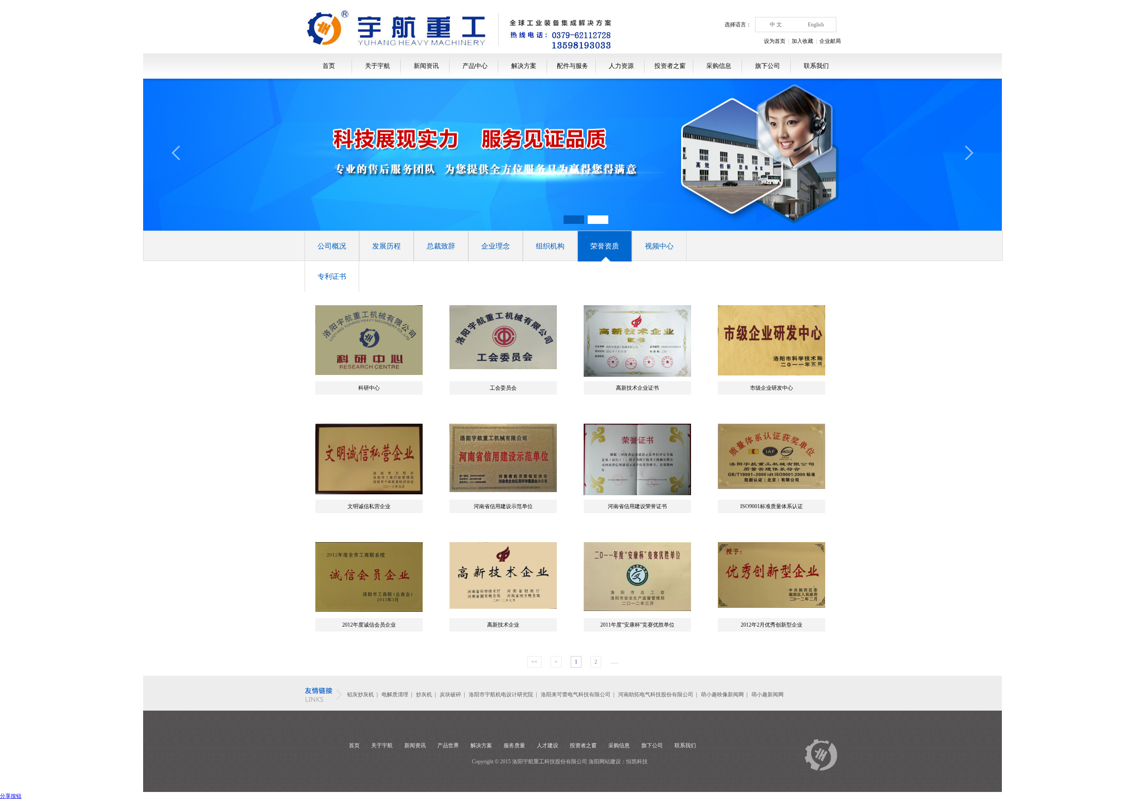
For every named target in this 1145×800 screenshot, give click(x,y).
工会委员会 (503, 388)
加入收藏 (802, 41)
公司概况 (332, 246)
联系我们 (816, 66)
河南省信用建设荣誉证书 (637, 506)
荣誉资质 (604, 246)
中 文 (776, 24)
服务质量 (514, 745)
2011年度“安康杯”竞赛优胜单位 (637, 625)
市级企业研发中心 (771, 388)
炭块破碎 (450, 694)
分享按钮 (10, 796)
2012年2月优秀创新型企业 (771, 625)
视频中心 (659, 246)
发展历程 (386, 246)
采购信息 (718, 66)
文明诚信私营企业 (369, 506)
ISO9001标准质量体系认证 (771, 506)
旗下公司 (767, 66)
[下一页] (614, 663)
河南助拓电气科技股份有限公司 (655, 694)
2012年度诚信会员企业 (369, 625)
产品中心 (475, 66)
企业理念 (495, 246)
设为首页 (774, 41)
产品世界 (448, 745)
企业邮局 (830, 41)
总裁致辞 (441, 246)
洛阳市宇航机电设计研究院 (501, 694)
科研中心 (369, 388)
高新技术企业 (503, 625)
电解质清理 (395, 694)
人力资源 (621, 66)
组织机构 (550, 246)
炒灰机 (424, 694)
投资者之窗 (670, 66)
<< (534, 662)
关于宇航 (377, 66)
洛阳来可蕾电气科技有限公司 (576, 694)
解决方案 (523, 66)
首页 (328, 66)
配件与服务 (572, 66)
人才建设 (547, 745)
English (816, 24)
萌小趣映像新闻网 (722, 694)
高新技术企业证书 (637, 388)
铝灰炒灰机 (360, 694)
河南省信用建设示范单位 (503, 506)
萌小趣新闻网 (767, 694)
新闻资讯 (426, 66)
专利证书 (332, 276)
